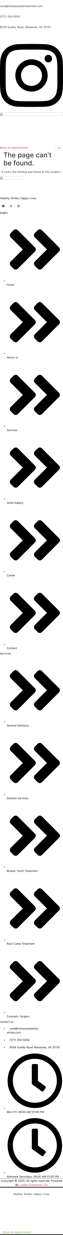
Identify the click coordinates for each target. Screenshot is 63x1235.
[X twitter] (10, 205)
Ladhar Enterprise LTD (33, 1184)
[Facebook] (3, 205)
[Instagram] (18, 205)
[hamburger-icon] (59, 148)
